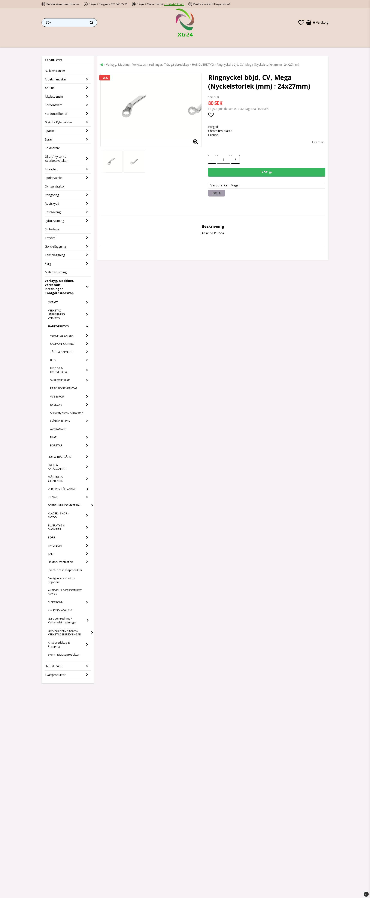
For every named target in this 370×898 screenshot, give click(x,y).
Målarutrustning (56, 272)
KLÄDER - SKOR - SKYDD (58, 515)
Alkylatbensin (54, 96)
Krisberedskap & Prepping (59, 644)
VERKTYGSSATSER (61, 335)
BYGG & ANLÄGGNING (57, 467)
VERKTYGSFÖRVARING (62, 489)
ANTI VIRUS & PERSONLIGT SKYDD (65, 592)
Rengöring (52, 195)
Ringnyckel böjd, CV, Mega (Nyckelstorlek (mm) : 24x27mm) (257, 64)
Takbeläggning (55, 255)
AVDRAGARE (58, 429)
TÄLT (51, 554)
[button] (301, 22)
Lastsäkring (53, 212)
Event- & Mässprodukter (63, 654)
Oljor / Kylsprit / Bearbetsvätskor (56, 158)
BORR (51, 537)
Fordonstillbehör (56, 114)
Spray (48, 139)
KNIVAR (52, 497)
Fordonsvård (53, 105)
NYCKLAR (56, 405)
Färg (48, 264)
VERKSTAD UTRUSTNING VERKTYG (56, 314)
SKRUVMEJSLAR (60, 380)
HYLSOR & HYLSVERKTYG (59, 370)
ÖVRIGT (53, 302)
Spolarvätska (54, 178)
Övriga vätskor (55, 186)
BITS (53, 360)
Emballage (52, 229)
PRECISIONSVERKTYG (63, 388)
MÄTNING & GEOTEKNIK (55, 479)
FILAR (53, 437)
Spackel (50, 131)
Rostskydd (52, 203)
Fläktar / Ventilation (60, 562)
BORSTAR (56, 445)
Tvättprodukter (55, 675)
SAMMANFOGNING (62, 344)
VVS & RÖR (57, 396)
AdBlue (50, 88)
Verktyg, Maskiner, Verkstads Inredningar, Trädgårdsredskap (59, 287)
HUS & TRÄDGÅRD (59, 457)
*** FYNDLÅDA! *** (60, 610)
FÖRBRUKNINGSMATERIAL (64, 505)
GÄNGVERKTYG (60, 421)
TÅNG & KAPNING (61, 352)
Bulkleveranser (55, 71)
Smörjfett (51, 169)
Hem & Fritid (53, 666)
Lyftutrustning (54, 221)
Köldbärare (52, 148)
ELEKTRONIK (56, 602)
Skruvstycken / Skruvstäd (66, 413)
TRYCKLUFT (55, 545)
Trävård (50, 238)
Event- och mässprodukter (65, 570)
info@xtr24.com (174, 4)
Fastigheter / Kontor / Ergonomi (61, 580)
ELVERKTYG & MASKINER (56, 527)
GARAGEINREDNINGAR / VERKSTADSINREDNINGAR (64, 632)
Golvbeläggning (55, 246)
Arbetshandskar (55, 79)
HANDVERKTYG (58, 326)
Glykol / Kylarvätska (58, 122)
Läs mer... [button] (318, 142)
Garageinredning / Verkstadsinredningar (62, 620)
